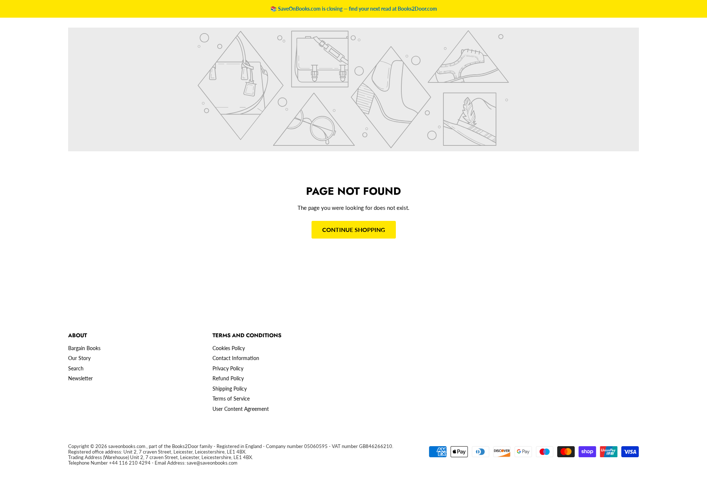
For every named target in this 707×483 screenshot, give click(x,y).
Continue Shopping (353, 229)
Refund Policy (228, 378)
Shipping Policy (229, 388)
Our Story (79, 358)
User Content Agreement (240, 409)
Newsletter (80, 378)
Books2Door (185, 446)
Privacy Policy (227, 368)
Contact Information (235, 358)
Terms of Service (231, 398)
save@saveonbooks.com (212, 463)
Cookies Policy (228, 348)
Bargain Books (84, 348)
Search (76, 368)
